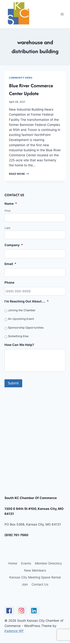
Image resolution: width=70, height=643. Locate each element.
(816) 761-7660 (16, 535)
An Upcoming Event (21, 319)
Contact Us (40, 584)
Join (25, 584)
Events (26, 563)
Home (12, 563)
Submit (13, 383)
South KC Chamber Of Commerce (30, 498)
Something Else (18, 336)
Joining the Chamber (22, 310)
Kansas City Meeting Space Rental (35, 577)
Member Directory (48, 563)
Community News (20, 77)
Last (7, 227)
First (7, 210)
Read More (19, 173)
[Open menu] (62, 14)
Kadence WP (14, 631)
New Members (35, 570)
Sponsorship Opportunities (26, 327)
